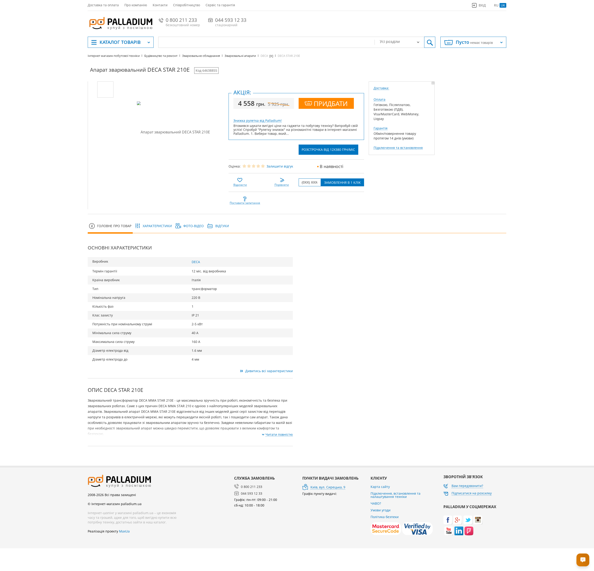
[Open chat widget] (582, 559)
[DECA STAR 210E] (105, 89)
